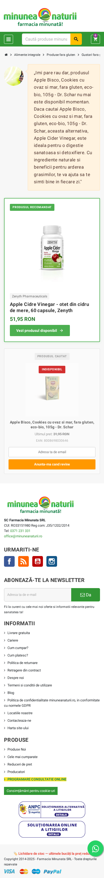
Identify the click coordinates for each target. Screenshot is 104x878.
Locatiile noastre (20, 713)
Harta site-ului (18, 728)
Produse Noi (16, 749)
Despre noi (15, 678)
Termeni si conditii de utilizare (29, 685)
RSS (23, 561)
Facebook (9, 561)
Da (88, 594)
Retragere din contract (24, 670)
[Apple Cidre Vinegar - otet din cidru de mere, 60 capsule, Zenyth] (52, 251)
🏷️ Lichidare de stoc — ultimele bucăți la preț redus (52, 854)
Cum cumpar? (17, 648)
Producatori (16, 772)
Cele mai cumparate (22, 757)
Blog (10, 693)
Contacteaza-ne (19, 720)
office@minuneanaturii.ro (23, 536)
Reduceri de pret (19, 764)
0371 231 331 (20, 531)
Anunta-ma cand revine (52, 464)
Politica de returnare (22, 663)
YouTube (37, 561)
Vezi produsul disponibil (36, 330)
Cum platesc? (17, 655)
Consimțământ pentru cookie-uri (31, 791)
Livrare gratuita (18, 633)
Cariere (12, 640)
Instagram (51, 561)
